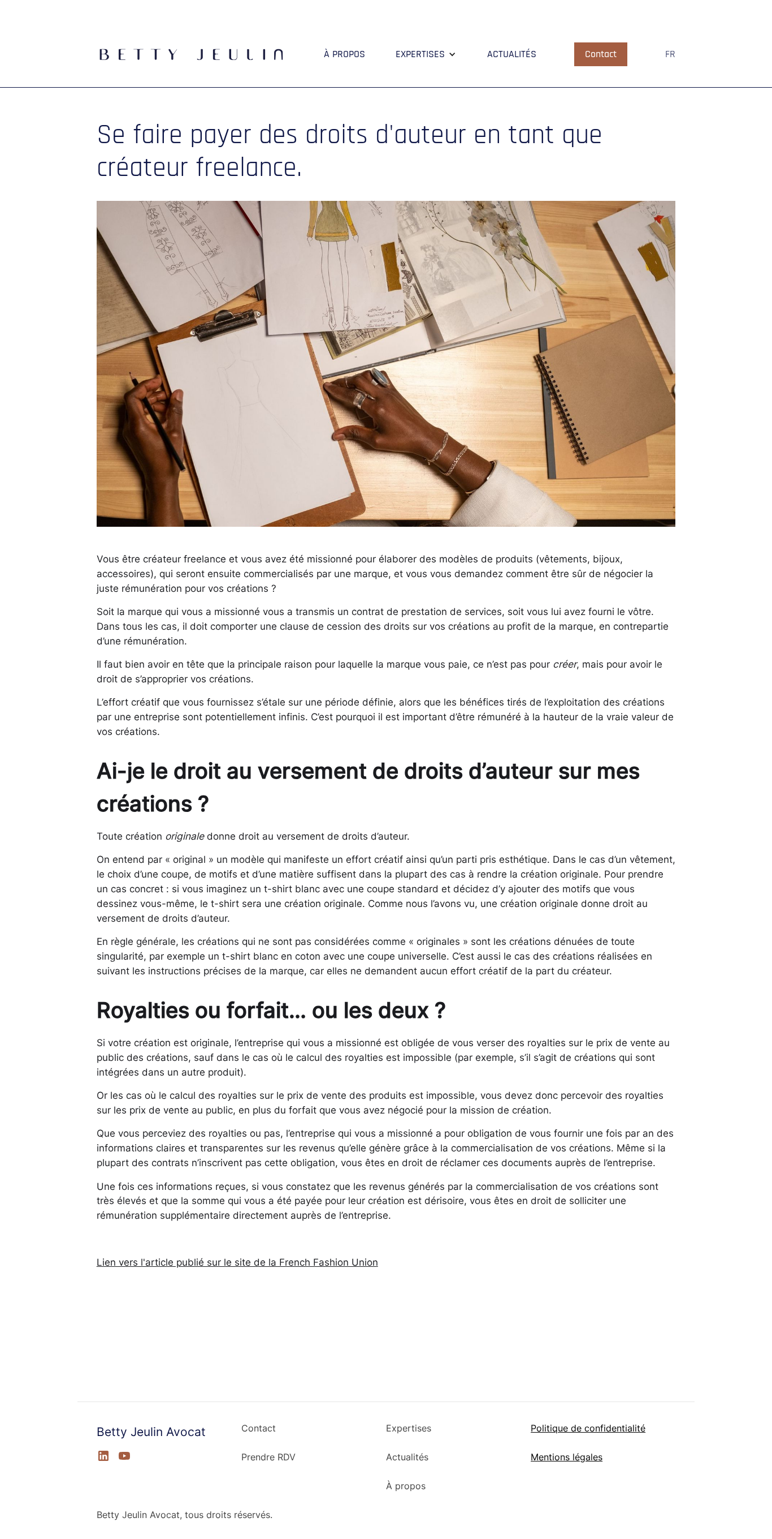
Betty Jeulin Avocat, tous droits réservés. (184, 1515)
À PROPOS (344, 54)
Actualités (407, 1457)
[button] (425, 54)
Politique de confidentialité (588, 1429)
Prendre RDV (268, 1457)
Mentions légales (566, 1457)
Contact (601, 54)
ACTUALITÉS (511, 54)
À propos (406, 1486)
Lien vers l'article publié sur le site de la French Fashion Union (237, 1262)
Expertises (408, 1429)
